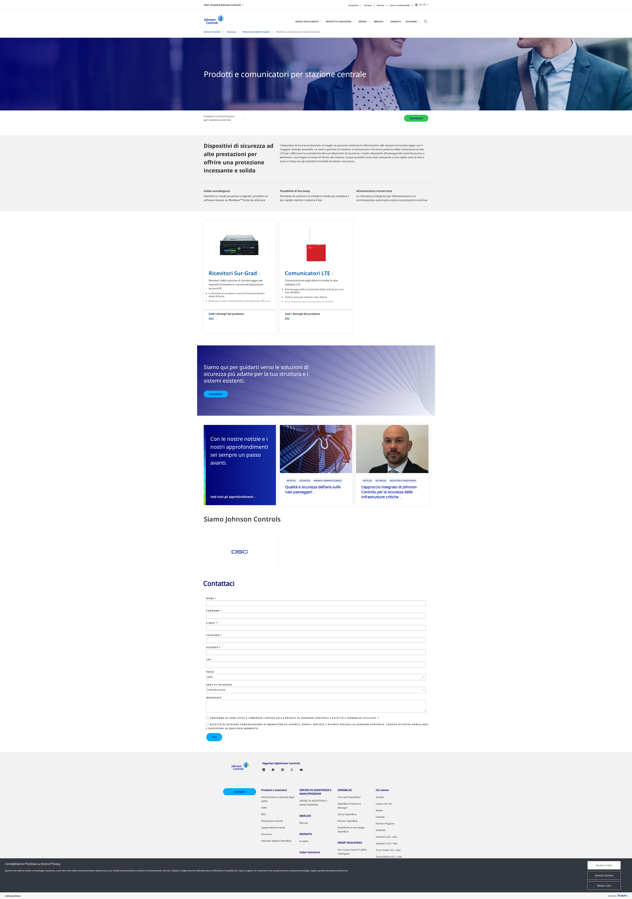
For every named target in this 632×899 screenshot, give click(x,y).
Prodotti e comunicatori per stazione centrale (219, 118)
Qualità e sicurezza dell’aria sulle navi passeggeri (313, 489)
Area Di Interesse (219, 685)
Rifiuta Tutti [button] (604, 885)
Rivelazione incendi (272, 820)
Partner (380, 5)
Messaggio (214, 697)
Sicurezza (231, 31)
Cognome (214, 610)
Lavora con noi (384, 803)
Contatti (239, 792)
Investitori (353, 5)
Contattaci (416, 118)
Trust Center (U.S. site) (388, 850)
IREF (263, 814)
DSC (211, 318)
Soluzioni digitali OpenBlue (276, 840)
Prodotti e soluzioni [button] (338, 21)
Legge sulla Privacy (13, 895)
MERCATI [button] (378, 21)
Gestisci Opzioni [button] (604, 875)
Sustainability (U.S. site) (389, 856)
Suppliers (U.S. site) (386, 843)
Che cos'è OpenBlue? (349, 797)
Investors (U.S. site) (386, 836)
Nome (211, 598)
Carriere (368, 5)
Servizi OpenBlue (347, 814)
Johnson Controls (212, 31)
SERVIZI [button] (363, 21)
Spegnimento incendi (273, 827)
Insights (396, 21)
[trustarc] (623, 895)
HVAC (264, 807)
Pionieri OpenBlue (348, 820)
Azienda (213, 647)
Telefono (214, 635)
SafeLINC (381, 830)
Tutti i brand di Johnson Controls (222, 4)
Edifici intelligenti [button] (307, 21)
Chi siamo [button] (411, 21)
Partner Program (385, 823)
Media (379, 810)
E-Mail (212, 623)
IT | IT (422, 4)
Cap (208, 659)
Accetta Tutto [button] (604, 865)
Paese (210, 672)
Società (380, 797)
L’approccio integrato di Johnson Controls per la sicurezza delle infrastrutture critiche (389, 491)
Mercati (303, 822)
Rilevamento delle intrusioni (256, 31)
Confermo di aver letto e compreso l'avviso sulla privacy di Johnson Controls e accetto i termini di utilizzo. (294, 717)
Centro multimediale (400, 5)
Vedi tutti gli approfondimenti (231, 497)
